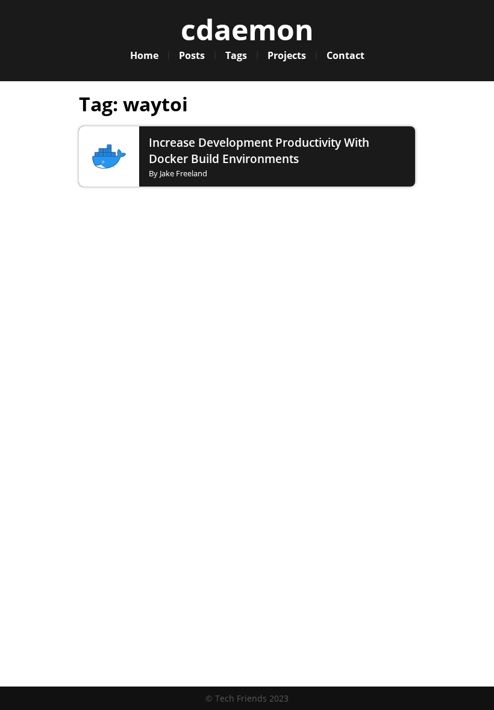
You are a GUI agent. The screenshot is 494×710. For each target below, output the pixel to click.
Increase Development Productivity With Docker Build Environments (259, 150)
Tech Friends (241, 698)
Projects (286, 55)
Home (144, 55)
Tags (236, 55)
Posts (192, 55)
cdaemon (247, 29)
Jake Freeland (183, 173)
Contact (345, 55)
